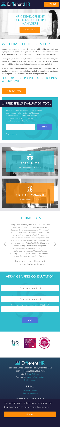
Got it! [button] (30, 414)
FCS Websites (33, 374)
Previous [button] (5, 244)
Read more (30, 30)
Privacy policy (11, 134)
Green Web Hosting (35, 377)
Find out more (14, 91)
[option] (30, 244)
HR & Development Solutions (30, 165)
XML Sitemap (30, 380)
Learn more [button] (43, 407)
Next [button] (55, 244)
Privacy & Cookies (30, 391)
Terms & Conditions (30, 393)
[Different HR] (15, 4)
